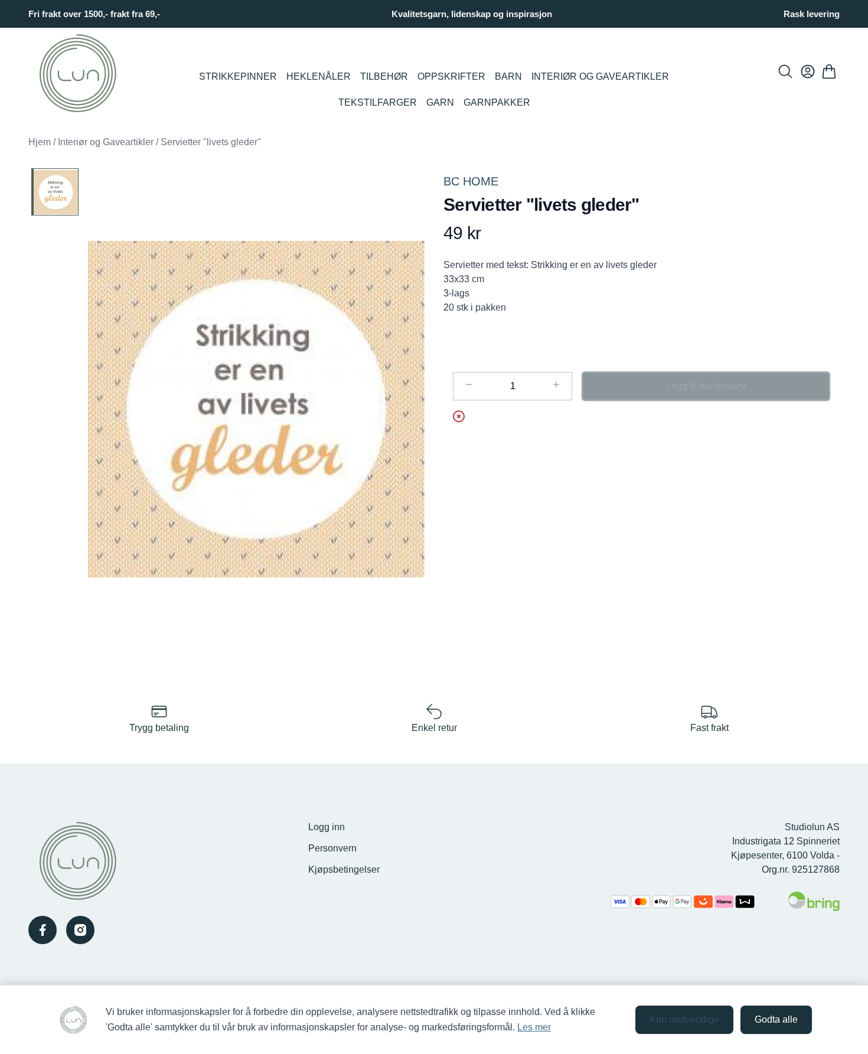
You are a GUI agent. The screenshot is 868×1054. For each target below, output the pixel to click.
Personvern (332, 848)
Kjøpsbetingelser (344, 869)
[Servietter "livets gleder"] (55, 192)
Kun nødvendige (684, 1019)
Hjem (39, 142)
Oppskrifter (451, 76)
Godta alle (776, 1019)
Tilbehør (384, 76)
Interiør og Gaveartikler (600, 76)
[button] (256, 409)
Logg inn (326, 827)
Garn (440, 102)
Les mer (534, 1027)
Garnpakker (497, 102)
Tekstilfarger (377, 102)
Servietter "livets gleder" (211, 142)
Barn (508, 76)
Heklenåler (318, 76)
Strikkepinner (238, 76)
